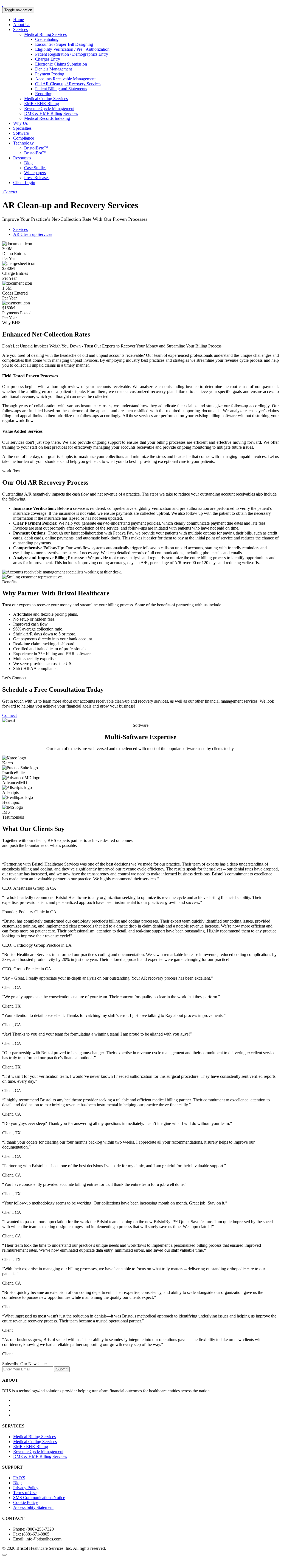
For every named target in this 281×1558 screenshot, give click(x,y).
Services (20, 29)
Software (21, 133)
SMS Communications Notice (39, 1497)
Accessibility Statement (33, 1507)
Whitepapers (35, 172)
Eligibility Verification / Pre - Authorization (72, 49)
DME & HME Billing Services (51, 113)
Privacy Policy (25, 1487)
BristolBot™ (35, 153)
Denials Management (53, 69)
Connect (9, 715)
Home (18, 19)
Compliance (23, 138)
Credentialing (46, 39)
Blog (28, 162)
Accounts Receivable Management (65, 79)
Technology (23, 143)
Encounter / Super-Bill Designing (64, 44)
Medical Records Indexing (47, 118)
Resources (22, 157)
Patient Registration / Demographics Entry (71, 54)
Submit (62, 1369)
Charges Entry (47, 59)
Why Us (20, 123)
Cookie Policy (25, 1502)
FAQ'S (19, 1477)
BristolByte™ (36, 148)
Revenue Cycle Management (49, 108)
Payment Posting (49, 74)
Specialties (22, 128)
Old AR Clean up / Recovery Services (68, 83)
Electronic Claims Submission (61, 64)
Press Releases (36, 177)
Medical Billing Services (45, 34)
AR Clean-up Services (32, 234)
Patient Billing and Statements (61, 88)
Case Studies (35, 167)
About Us (21, 24)
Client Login (24, 182)
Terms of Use (24, 1492)
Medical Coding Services (46, 98)
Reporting (43, 93)
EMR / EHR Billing (41, 103)
